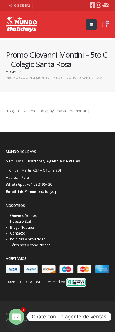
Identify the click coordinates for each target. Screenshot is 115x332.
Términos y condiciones (30, 245)
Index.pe (35, 320)
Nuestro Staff (21, 221)
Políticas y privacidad (28, 239)
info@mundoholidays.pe (39, 191)
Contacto (17, 233)
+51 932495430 (39, 184)
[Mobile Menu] (91, 24)
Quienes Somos (23, 215)
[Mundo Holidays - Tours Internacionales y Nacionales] (22, 24)
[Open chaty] (16, 317)
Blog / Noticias (22, 227)
